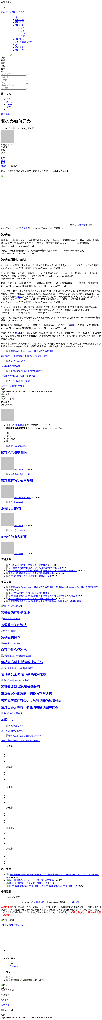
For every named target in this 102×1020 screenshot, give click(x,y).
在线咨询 (5, 1005)
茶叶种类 (19, 25)
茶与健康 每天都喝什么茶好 (48, 568)
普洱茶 (82, 225)
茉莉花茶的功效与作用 (17, 480)
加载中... (7, 720)
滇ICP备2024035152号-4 (12, 925)
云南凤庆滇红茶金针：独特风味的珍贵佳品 (31, 700)
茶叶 (8, 107)
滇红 (8, 99)
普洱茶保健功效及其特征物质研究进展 (63, 601)
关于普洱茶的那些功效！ (12, 386)
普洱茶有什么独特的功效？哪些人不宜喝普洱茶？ (24, 356)
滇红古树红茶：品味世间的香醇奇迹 (60, 570)
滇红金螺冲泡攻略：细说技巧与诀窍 (26, 693)
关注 (3, 160)
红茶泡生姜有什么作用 (41, 576)
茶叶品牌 (19, 22)
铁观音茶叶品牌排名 (37, 565)
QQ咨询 (4, 1000)
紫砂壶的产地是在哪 (15, 612)
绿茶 (22, 28)
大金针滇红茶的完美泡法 (44, 573)
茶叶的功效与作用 (23, 42)
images (9, 102)
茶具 (17, 45)
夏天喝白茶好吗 (12, 508)
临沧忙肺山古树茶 (14, 537)
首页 (17, 17)
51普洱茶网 (18, 425)
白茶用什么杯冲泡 (14, 649)
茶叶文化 (19, 39)
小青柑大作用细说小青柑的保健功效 (18, 376)
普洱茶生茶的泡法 (14, 625)
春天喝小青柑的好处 (10, 366)
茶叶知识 (19, 50)
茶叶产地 (19, 19)
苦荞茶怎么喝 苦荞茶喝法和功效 (23, 674)
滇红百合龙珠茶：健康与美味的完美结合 (29, 707)
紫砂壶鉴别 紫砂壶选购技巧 (20, 686)
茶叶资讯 (19, 47)
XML (77, 902)
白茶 (22, 31)
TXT (72, 902)
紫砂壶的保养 (10, 637)
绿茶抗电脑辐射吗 (14, 452)
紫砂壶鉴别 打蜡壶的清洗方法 (22, 662)
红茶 (22, 33)
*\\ (7, 109)
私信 (3, 163)
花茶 (22, 36)
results (9, 104)
